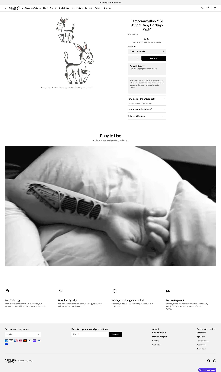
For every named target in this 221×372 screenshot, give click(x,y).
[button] (202, 8)
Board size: (132, 46)
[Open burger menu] (5, 8)
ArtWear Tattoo (28, 361)
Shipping (143, 42)
